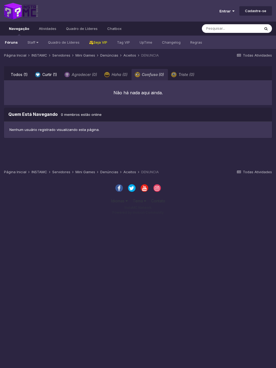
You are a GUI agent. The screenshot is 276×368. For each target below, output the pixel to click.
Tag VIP (123, 42)
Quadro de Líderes (64, 42)
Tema (138, 201)
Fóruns (11, 42)
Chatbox (114, 28)
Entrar (225, 11)
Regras (196, 42)
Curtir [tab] (49, 74)
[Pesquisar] (266, 28)
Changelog (171, 42)
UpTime (146, 42)
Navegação (19, 28)
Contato (158, 201)
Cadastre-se (255, 11)
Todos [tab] (19, 74)
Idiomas (118, 201)
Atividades (47, 28)
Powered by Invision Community (138, 212)
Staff (31, 42)
